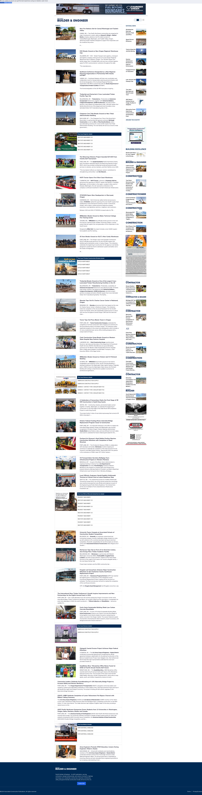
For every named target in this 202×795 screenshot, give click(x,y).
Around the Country (133, 120)
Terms (189, 791)
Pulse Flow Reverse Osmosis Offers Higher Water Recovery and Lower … (130, 336)
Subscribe (81, 783)
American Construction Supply (88, 380)
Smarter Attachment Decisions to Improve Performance (129, 63)
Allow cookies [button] (8, 2)
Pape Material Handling (85, 727)
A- (135, 19)
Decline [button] (2, 2)
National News (131, 26)
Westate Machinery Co (85, 137)
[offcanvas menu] (143, 19)
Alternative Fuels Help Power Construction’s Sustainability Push (130, 113)
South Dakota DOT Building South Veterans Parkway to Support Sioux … (131, 398)
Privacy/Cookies (197, 791)
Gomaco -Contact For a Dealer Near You (91, 387)
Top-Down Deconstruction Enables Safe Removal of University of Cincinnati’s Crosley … (130, 185)
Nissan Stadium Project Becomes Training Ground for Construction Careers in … (130, 289)
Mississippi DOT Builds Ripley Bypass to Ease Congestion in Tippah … (130, 216)
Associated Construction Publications (14, 791)
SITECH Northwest (84, 261)
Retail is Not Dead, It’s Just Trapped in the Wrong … (131, 154)
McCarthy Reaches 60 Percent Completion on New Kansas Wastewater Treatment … (130, 319)
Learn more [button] (44, 1)
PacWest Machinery (84, 497)
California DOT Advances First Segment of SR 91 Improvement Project (131, 169)
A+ (140, 19)
